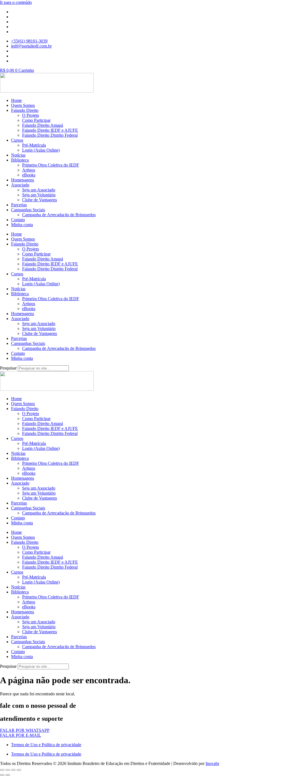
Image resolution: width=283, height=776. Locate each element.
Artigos (28, 170)
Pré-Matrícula (34, 145)
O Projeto (30, 115)
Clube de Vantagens (39, 199)
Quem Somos (23, 105)
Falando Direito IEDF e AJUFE (50, 130)
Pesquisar (8, 368)
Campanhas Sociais (28, 209)
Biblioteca (20, 160)
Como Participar (36, 120)
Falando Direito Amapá (42, 125)
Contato (18, 219)
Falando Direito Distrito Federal (50, 135)
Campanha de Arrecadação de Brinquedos (59, 214)
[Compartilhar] (13, 770)
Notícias (18, 155)
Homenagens (22, 180)
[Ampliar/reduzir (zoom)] (2, 770)
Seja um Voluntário (39, 194)
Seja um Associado (38, 190)
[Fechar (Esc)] (19, 770)
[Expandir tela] (8, 770)
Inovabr (212, 763)
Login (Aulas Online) (41, 150)
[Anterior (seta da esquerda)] (2, 775)
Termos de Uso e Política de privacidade (46, 744)
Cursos (17, 140)
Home (16, 100)
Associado (20, 185)
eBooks (28, 175)
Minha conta (22, 224)
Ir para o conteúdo (16, 2)
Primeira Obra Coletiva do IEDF (50, 165)
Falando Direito (24, 110)
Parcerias (19, 204)
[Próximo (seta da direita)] (8, 775)
